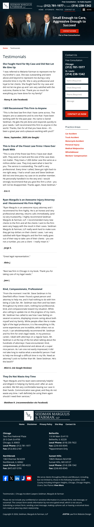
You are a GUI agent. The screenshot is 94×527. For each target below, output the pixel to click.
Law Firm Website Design (76, 514)
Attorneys (49, 10)
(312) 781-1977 (54, 5)
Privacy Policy (46, 424)
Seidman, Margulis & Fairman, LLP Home (17, 6)
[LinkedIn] (17, 478)
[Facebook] (5, 478)
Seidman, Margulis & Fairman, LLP (33, 514)
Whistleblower (72, 152)
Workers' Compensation (76, 155)
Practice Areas (72, 127)
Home (41, 10)
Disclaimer (32, 424)
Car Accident (71, 133)
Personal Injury (72, 144)
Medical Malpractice (74, 148)
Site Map (59, 424)
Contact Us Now (69, 31)
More (89, 10)
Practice (59, 10)
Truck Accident (72, 137)
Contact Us (70, 10)
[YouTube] (29, 478)
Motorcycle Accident (74, 141)
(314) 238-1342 (81, 5)
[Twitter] (11, 478)
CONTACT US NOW (77, 114)
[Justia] (23, 478)
